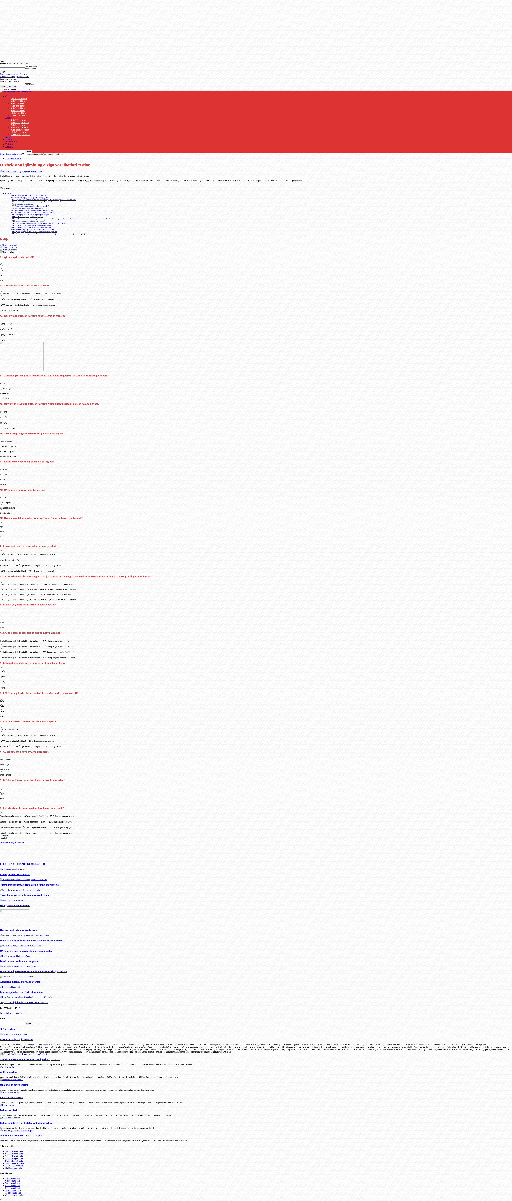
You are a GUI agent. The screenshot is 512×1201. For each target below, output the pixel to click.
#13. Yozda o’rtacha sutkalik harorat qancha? (28, 221)
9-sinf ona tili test (18, 110)
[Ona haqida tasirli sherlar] (11, 1079)
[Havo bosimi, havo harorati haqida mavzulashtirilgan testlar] (20, 966)
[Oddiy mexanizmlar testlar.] (12, 900)
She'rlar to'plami (7, 1029)
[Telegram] (4, 851)
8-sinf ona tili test (18, 108)
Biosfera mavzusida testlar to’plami (19, 961)
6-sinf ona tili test (18, 103)
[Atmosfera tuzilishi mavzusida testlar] (16, 977)
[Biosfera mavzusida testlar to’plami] (15, 956)
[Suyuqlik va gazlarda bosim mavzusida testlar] (20, 890)
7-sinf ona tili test (18, 106)
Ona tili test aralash (19, 98)
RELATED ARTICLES (11, 864)
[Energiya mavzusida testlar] (12, 869)
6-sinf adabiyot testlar (20, 122)
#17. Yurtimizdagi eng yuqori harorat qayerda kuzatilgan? (33, 230)
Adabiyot (9, 118)
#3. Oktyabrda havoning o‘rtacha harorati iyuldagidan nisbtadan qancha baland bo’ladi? (44, 200)
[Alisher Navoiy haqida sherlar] (13, 1034)
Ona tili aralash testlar (14, 1195)
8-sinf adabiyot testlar (20, 127)
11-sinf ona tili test (18, 115)
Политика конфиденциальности (14, 76)
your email (29, 84)
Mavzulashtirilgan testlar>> (12, 842)
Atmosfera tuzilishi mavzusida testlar (20, 981)
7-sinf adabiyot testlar (20, 125)
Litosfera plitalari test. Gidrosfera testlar (22, 992)
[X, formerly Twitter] (8, 247)
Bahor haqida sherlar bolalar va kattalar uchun (26, 1123)
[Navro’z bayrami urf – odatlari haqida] (16, 1130)
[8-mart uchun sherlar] (9, 1092)
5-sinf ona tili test (18, 101)
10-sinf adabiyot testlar (20, 132)
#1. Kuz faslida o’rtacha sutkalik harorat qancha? (29, 195)
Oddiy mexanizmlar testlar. (15, 905)
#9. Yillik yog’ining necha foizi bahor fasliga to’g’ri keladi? (33, 212)
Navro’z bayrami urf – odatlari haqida (21, 1135)
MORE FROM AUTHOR (34, 864)
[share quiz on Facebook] (8, 245)
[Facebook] (13, 851)
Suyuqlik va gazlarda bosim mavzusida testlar (25, 895)
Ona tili (8, 96)
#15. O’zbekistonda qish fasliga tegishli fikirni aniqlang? (32, 225)
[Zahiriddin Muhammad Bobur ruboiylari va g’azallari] (23, 1054)
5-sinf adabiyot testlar (20, 120)
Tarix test (9, 144)
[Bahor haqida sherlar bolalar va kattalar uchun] (10, 1118)
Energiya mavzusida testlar (15, 874)
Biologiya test (11, 142)
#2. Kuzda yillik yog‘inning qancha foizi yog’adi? (30, 198)
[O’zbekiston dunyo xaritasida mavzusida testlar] (20, 946)
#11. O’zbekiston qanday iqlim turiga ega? (27, 217)
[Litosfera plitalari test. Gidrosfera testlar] (10, 987)
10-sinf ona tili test (18, 113)
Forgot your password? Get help (13, 74)
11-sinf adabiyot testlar (20, 134)
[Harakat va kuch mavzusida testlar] (14, 925)
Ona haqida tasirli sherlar (14, 1084)
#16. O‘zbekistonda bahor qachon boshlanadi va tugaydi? (33, 227)
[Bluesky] (8, 250)
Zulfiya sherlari (8, 1072)
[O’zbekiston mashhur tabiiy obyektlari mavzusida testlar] (24, 935)
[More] (23, 851)
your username (31, 66)
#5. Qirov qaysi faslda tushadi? (23, 204)
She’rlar (8, 139)
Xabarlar (9, 137)
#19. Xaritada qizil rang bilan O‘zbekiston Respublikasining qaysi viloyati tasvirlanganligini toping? (48, 234)
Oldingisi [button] (4, 835)
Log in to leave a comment (11, 1013)
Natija (9, 193)
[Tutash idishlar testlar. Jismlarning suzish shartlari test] (23, 879)
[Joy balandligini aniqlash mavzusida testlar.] (26, 997)
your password (31, 69)
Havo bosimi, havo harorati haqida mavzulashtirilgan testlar (33, 971)
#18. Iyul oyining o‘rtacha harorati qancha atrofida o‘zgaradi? (34, 232)
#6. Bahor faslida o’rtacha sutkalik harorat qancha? (30, 206)
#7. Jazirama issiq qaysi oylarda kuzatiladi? (27, 208)
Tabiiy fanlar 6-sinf (14, 154)
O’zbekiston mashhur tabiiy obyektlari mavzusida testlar (31, 940)
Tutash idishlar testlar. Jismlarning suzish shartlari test (29, 884)
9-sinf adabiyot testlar (20, 130)
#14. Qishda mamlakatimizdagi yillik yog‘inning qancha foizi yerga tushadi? (40, 223)
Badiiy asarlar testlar (13, 1168)
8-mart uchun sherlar (11, 1097)
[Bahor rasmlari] (7, 1105)
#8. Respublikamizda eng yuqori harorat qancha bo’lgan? (33, 210)
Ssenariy (9, 146)
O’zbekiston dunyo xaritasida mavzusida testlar (26, 950)
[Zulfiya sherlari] (7, 1067)
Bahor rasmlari (8, 1110)
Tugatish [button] (3, 838)
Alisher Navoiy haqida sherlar (16, 1039)
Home (2, 154)
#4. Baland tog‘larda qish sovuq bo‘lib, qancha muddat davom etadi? (37, 202)
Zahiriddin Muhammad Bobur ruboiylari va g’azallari (30, 1059)
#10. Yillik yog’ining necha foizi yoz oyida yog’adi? (31, 215)
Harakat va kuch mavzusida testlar (19, 930)
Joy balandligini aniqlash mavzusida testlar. (24, 1002)
